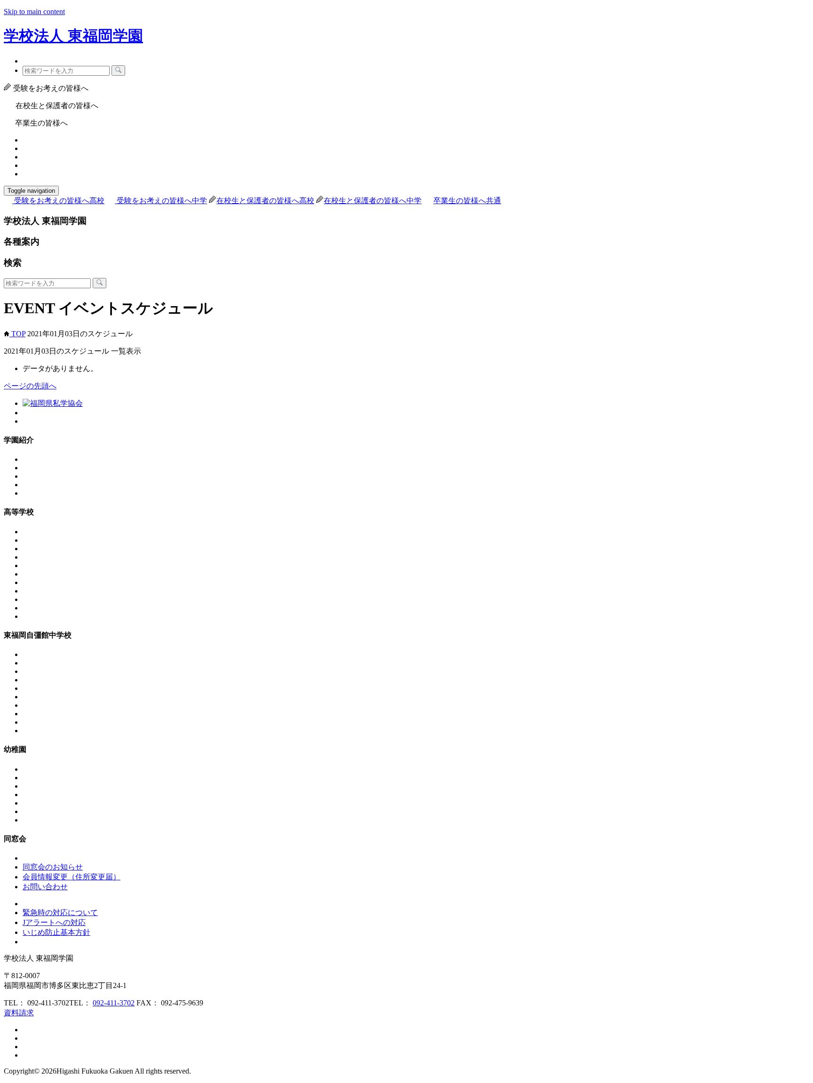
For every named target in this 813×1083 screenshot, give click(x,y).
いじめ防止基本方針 (56, 932)
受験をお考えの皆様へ (59, 201)
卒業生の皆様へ (467, 201)
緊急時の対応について (60, 913)
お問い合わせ (45, 887)
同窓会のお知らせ (53, 867)
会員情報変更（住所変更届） (71, 877)
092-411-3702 (114, 1003)
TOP (17, 334)
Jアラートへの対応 (54, 922)
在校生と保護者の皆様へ (265, 201)
